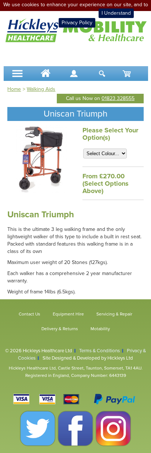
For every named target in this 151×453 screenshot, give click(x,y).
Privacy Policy (77, 22)
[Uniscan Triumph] (41, 191)
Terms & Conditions (99, 351)
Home (14, 89)
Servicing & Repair (114, 314)
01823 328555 (118, 98)
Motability (100, 328)
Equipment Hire (68, 314)
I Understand (116, 13)
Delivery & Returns (59, 328)
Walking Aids (41, 89)
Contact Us (29, 314)
